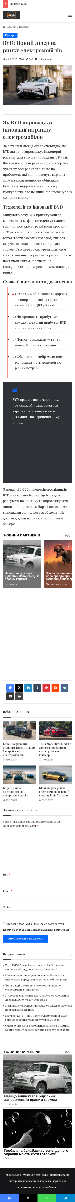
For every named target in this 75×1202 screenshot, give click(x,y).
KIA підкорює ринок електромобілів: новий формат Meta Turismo (54, 791)
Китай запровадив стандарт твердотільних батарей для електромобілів (19, 749)
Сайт (6, 907)
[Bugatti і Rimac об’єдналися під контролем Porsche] (19, 775)
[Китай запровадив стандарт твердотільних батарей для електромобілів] (19, 730)
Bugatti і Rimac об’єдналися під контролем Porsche (15, 791)
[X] (19, 688)
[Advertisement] (37, 453)
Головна (10, 27)
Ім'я (6, 874)
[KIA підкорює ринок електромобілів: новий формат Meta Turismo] (55, 775)
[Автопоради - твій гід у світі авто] (11, 15)
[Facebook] (10, 688)
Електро (24, 27)
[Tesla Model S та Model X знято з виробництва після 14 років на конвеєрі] (55, 730)
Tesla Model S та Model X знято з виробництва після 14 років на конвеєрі (55, 749)
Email (7, 891)
